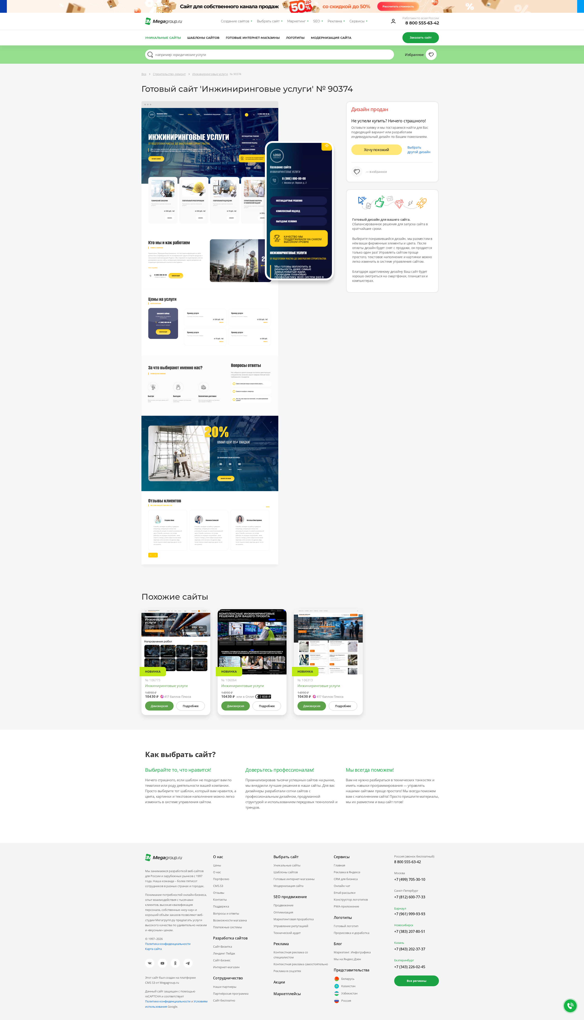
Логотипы (295, 37)
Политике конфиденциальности (167, 1001)
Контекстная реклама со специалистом (291, 954)
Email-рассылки (344, 893)
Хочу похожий (376, 149)
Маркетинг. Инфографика (352, 952)
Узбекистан (349, 993)
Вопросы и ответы (226, 913)
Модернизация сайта (331, 37)
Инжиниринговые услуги (166, 685)
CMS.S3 (218, 886)
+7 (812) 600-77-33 (409, 896)
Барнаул (400, 908)
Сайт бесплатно (224, 1000)
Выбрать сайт (268, 21)
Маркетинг (296, 21)
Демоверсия (159, 706)
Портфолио (221, 879)
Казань (399, 943)
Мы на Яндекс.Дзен (347, 959)
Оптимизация (283, 912)
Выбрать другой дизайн (418, 149)
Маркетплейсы (287, 993)
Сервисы (357, 21)
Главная (339, 865)
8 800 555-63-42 (422, 23)
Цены (217, 865)
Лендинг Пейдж (224, 953)
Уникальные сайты (163, 37)
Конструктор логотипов (351, 899)
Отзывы (218, 893)
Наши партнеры (224, 987)
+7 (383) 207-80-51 (409, 931)
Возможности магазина (230, 920)
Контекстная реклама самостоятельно (301, 964)
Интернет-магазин (226, 967)
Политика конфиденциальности (167, 944)
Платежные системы (227, 927)
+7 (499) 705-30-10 (409, 879)
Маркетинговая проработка (294, 919)
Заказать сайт (421, 37)
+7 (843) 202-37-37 (409, 949)
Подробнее (190, 706)
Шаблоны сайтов (203, 37)
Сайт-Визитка (222, 946)
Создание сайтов (235, 21)
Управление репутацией (291, 926)
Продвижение (283, 905)
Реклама (335, 21)
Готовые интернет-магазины (252, 37)
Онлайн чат (342, 886)
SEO (316, 21)
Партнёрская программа (230, 993)
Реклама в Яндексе (347, 872)
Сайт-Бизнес (221, 960)
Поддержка (221, 906)
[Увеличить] (201, 655)
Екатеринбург (404, 960)
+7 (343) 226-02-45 (409, 966)
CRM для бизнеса (346, 879)
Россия (346, 1001)
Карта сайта (153, 949)
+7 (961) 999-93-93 (409, 913)
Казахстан (348, 986)
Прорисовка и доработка (351, 933)
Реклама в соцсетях (287, 971)
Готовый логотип (346, 926)
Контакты (220, 899)
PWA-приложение (346, 906)
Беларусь (348, 979)
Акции (279, 982)
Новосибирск (403, 925)
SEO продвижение (290, 896)
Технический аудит (287, 933)
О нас (217, 872)
